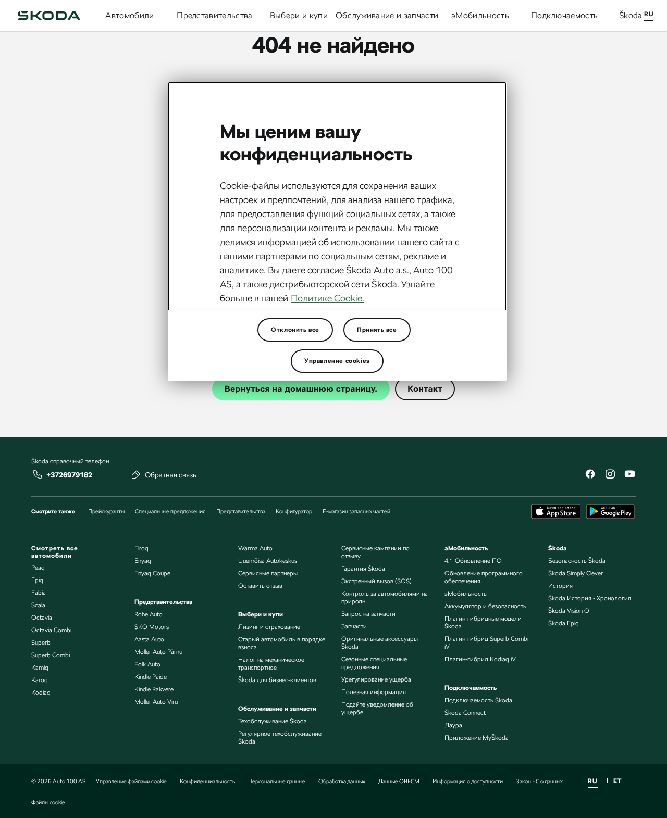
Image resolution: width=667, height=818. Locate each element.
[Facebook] (590, 475)
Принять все (377, 329)
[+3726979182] (37, 474)
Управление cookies (337, 360)
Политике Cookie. (327, 298)
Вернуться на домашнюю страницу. (301, 389)
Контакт (424, 389)
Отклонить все (295, 329)
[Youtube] (629, 475)
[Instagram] (609, 475)
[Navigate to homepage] (49, 15)
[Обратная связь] (136, 474)
